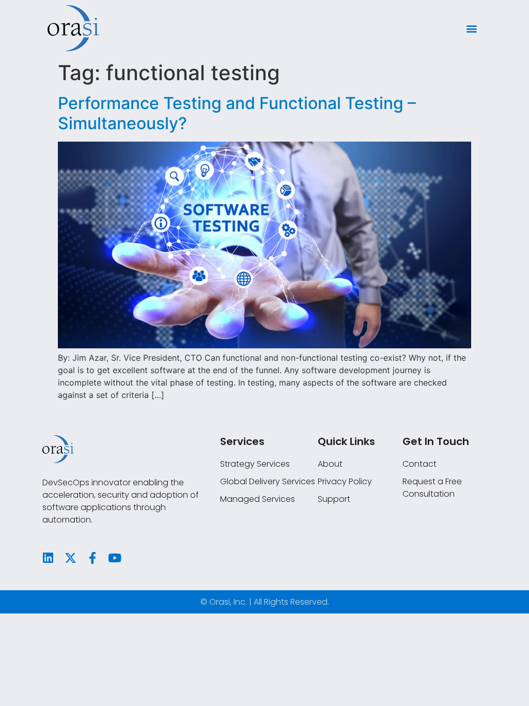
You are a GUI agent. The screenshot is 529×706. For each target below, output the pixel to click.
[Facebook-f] (93, 558)
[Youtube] (115, 558)
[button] (471, 28)
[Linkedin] (48, 558)
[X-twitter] (70, 558)
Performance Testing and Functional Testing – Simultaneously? (237, 113)
